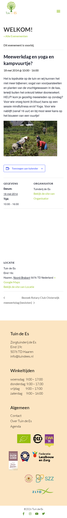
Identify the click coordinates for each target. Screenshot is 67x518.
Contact (15, 415)
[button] (58, 11)
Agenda (15, 426)
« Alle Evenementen (16, 36)
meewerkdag (11, 302)
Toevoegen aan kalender (25, 168)
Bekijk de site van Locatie (19, 286)
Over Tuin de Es (21, 421)
